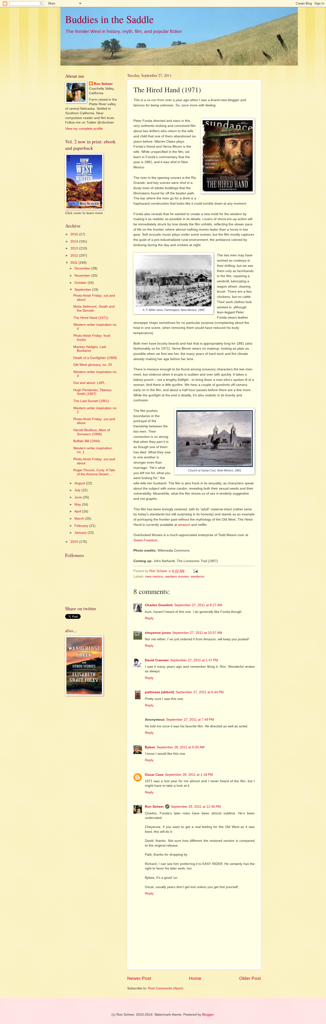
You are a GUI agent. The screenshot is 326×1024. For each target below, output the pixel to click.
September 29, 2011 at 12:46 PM (196, 806)
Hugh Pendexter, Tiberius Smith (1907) (92, 392)
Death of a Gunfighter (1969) (95, 358)
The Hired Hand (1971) (90, 318)
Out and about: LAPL (89, 383)
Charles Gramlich (159, 605)
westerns (197, 576)
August (80, 483)
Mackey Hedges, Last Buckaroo (89, 349)
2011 (74, 262)
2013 (74, 248)
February (81, 526)
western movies (177, 576)
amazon (184, 525)
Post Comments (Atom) (165, 988)
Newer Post (139, 978)
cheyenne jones (158, 633)
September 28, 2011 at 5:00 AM (181, 747)
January (81, 532)
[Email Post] (195, 571)
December (82, 268)
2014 (74, 241)
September (83, 289)
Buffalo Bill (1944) (86, 441)
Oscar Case (154, 774)
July (77, 490)
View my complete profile (84, 128)
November (82, 275)
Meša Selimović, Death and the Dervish (94, 308)
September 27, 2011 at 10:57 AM (197, 633)
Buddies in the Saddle (109, 19)
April (78, 511)
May (78, 504)
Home (195, 978)
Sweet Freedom (145, 540)
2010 (74, 541)
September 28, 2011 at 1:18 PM (189, 774)
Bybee (150, 747)
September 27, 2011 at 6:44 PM (200, 692)
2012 (74, 255)
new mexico (154, 576)
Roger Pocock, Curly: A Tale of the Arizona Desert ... (94, 472)
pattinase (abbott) (159, 692)
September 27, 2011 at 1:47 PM (194, 660)
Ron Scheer (154, 806)
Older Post (250, 978)
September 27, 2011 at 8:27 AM (198, 605)
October (81, 282)
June (78, 497)
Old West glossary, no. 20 (92, 365)
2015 (74, 234)
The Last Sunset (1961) (91, 401)
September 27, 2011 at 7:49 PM (190, 719)
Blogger (208, 1014)
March (79, 518)
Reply (149, 618)
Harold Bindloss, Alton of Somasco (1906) (91, 432)
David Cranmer (157, 660)
